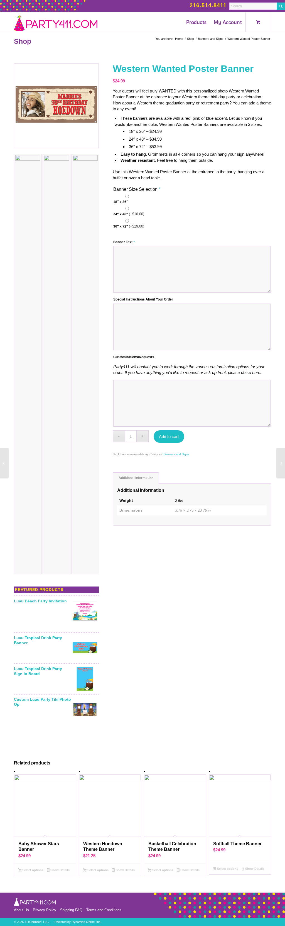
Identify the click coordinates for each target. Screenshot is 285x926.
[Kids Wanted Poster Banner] (280, 463)
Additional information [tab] (136, 478)
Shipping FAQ (71, 910)
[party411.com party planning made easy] (55, 22)
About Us (21, 910)
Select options (32, 870)
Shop (22, 41)
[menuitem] (196, 22)
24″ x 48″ (128, 214)
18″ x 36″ (120, 202)
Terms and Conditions (103, 910)
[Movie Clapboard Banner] (4, 463)
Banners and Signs (176, 454)
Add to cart (169, 436)
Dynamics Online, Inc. (86, 921)
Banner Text (124, 242)
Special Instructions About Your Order (143, 299)
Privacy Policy (44, 910)
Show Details (60, 870)
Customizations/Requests (133, 357)
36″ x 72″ (128, 226)
